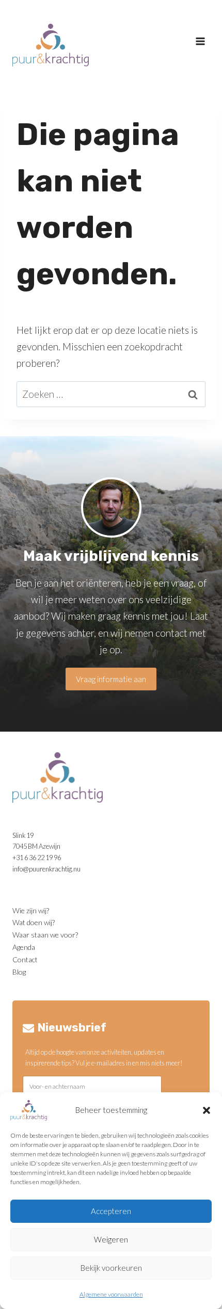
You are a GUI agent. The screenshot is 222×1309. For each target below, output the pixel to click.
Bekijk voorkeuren (111, 1267)
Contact (25, 959)
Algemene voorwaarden (111, 1294)
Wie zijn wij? (30, 910)
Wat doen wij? (33, 922)
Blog (19, 971)
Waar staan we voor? (45, 934)
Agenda (23, 947)
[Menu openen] (200, 41)
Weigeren (111, 1239)
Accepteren (111, 1211)
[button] (206, 1110)
